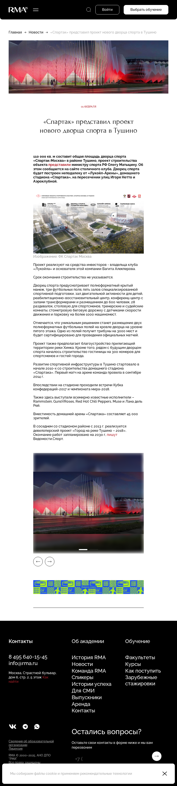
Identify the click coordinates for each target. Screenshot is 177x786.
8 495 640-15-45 (28, 657)
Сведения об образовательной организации (31, 743)
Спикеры (82, 677)
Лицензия (15, 748)
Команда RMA (89, 671)
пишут (112, 435)
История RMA (89, 657)
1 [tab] (83, 549)
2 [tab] (94, 549)
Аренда (81, 704)
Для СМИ (83, 691)
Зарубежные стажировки (141, 680)
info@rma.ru (23, 663)
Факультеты (140, 657)
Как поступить (143, 671)
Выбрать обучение (146, 10)
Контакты (83, 711)
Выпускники (87, 697)
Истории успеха (91, 684)
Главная (15, 32)
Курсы (133, 664)
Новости (36, 32)
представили (59, 165)
